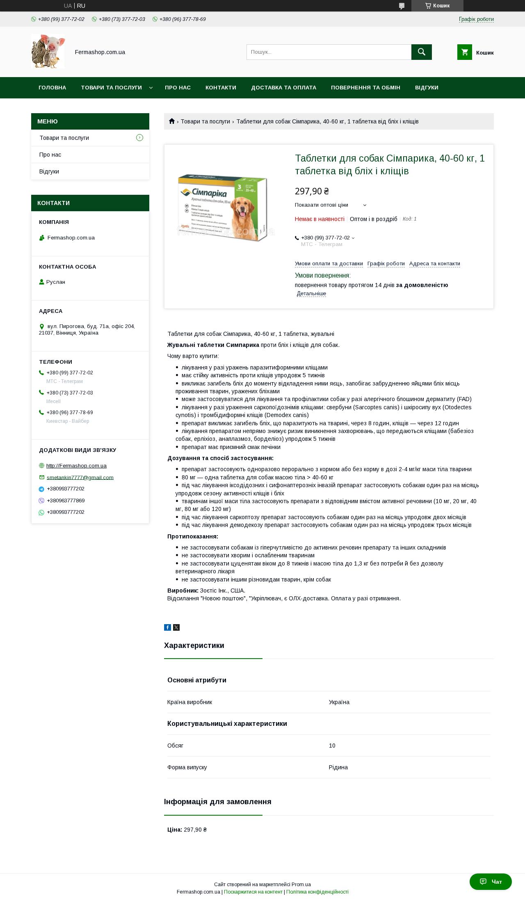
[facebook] (167, 628)
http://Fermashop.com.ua (76, 466)
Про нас (178, 87)
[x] (176, 628)
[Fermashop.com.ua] (48, 66)
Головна (52, 87)
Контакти (220, 87)
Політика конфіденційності (317, 892)
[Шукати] (421, 52)
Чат (497, 881)
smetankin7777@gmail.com (80, 477)
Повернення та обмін (365, 87)
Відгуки (426, 87)
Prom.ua (301, 884)
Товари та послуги (111, 87)
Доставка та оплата (283, 87)
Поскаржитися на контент (253, 892)
